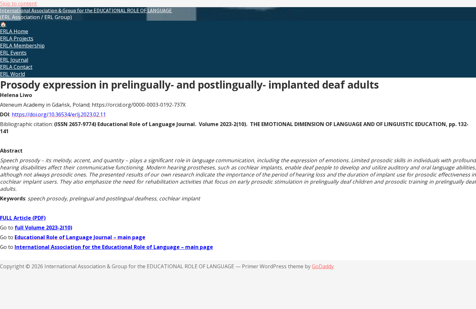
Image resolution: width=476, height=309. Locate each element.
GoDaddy (323, 266)
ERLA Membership (22, 45)
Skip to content (18, 3)
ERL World (12, 74)
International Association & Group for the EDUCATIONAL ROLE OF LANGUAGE (86, 10)
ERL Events (13, 52)
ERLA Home (14, 31)
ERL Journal (14, 59)
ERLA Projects (16, 38)
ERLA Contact (16, 66)
